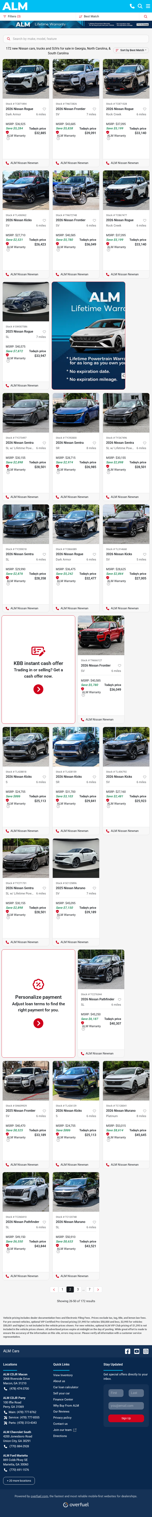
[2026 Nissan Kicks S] (26, 746)
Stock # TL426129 (66, 1105)
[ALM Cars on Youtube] (135, 1351)
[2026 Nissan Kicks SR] (76, 746)
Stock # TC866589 (66, 549)
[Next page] (98, 1290)
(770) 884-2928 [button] (19, 1446)
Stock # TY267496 (116, 437)
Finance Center (63, 1399)
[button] (132, 6)
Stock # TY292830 (66, 437)
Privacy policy (62, 1417)
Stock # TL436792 (116, 771)
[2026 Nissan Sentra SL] (26, 524)
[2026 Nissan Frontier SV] (76, 79)
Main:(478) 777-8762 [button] (22, 1412)
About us (59, 1381)
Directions (60, 1436)
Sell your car (61, 1393)
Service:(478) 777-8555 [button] (24, 1417)
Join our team (62, 1430)
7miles (91, 114)
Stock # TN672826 (66, 103)
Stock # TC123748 (66, 1216)
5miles (141, 559)
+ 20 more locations (19, 1480)
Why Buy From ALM (66, 1405)
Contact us (60, 1424)
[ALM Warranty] (76, 24)
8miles (91, 448)
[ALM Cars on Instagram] (144, 1351)
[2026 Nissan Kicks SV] (26, 190)
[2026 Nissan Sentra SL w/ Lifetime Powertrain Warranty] (26, 413)
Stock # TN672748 (66, 215)
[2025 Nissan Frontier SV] (26, 1080)
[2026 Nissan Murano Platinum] (126, 1080)
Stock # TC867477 (116, 215)
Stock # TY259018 (16, 549)
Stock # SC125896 (66, 883)
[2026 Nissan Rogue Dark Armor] (26, 79)
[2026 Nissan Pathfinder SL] (101, 969)
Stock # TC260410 (16, 1216)
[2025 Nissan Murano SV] (76, 858)
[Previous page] (54, 1290)
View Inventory (63, 1375)
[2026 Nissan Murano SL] (76, 1192)
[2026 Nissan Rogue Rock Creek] (126, 79)
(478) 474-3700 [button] (19, 1388)
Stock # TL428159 (66, 771)
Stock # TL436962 (16, 215)
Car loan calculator (65, 1387)
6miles (41, 114)
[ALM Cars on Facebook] (126, 1351)
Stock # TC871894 (16, 103)
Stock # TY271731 (16, 883)
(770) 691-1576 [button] (19, 1470)
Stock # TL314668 (116, 549)
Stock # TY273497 (16, 437)
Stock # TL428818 (16, 771)
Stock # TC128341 (116, 1105)
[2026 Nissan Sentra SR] (76, 413)
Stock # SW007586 (16, 326)
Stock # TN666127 (91, 660)
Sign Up (126, 1418)
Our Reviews (61, 1411)
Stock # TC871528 (116, 103)
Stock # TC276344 (91, 994)
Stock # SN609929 (16, 1105)
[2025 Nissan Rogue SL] (26, 301)
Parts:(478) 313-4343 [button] (23, 1423)
